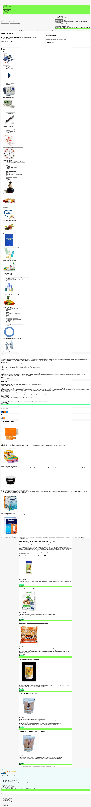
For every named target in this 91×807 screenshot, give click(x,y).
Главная (5, 5)
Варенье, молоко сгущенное (12, 163)
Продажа (8, 66)
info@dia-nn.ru (4, 768)
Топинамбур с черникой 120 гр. (28, 588)
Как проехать (50, 42)
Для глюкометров (10, 83)
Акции (7, 67)
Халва (7, 178)
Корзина (2, 792)
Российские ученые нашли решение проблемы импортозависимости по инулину (19, 370)
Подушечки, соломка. (11, 173)
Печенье (8, 172)
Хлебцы (8, 322)
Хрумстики (8, 179)
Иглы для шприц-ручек (11, 129)
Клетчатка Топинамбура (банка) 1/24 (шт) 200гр (33, 555)
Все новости (3, 378)
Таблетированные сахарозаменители (14, 279)
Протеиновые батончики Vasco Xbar (9, 466)
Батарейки (8, 132)
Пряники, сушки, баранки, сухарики (14, 174)
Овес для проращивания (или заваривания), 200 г (33, 623)
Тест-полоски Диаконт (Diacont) (8, 513)
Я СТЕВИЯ (8, 275)
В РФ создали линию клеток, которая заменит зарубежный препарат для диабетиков (20, 356)
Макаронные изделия (11, 171)
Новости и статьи (7, 9)
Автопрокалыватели (10, 131)
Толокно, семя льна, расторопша (13, 319)
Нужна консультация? (5, 791)
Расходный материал (10, 112)
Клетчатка (8, 316)
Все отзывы (3, 405)
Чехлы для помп (9, 113)
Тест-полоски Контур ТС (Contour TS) (9, 535)
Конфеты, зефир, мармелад (12, 167)
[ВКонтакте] (1, 412)
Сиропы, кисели (9, 175)
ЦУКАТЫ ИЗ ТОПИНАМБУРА (28, 693)
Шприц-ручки (9, 127)
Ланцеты (8, 130)
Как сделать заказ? (7, 10)
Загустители (8, 309)
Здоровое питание (23, 538)
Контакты (5, 13)
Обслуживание (9, 68)
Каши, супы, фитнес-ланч (12, 308)
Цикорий (8, 321)
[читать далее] (12, 389)
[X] (3, 412)
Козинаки (8, 166)
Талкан (7, 325)
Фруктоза (8, 280)
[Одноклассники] (5, 412)
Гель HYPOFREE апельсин (7, 444)
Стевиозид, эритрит (10, 278)
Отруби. (8, 315)
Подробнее (21, 585)
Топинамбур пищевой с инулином (29, 659)
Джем (7, 165)
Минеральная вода (10, 169)
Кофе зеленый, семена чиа (12, 318)
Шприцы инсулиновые (11, 133)
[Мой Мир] (7, 412)
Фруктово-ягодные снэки (11, 177)
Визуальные (8, 84)
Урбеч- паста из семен (11, 310)
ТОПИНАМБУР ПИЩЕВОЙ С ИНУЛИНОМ (32, 731)
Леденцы (8, 168)
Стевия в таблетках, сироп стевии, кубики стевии (17, 277)
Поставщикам (6, 7)
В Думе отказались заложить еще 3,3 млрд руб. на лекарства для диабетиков (18, 363)
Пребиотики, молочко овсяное (13, 313)
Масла (7, 314)
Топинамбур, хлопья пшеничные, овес (14, 324)
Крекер (7, 312)
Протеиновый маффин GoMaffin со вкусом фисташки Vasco (14, 490)
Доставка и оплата (7, 6)
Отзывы (5, 11)
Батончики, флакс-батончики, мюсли (14, 161)
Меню (2, 793)
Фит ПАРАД (9, 274)
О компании (6, 12)
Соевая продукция (10, 320)
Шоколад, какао (9, 180)
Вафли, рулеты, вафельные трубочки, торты (16, 162)
